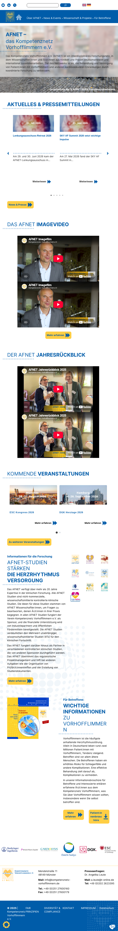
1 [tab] (51, 195)
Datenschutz (107, 908)
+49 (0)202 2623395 (102, 883)
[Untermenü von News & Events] (62, 18)
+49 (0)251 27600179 (56, 892)
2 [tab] (54, 195)
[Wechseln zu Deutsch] (89, 5)
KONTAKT (68, 908)
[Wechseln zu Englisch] (84, 5)
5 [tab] (62, 195)
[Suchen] (65, 5)
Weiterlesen (39, 181)
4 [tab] (59, 195)
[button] (9, 153)
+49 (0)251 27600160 (56, 888)
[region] (58, 509)
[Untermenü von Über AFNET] (42, 18)
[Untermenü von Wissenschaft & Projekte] (93, 18)
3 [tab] (56, 195)
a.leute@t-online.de (102, 879)
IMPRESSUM (88, 908)
